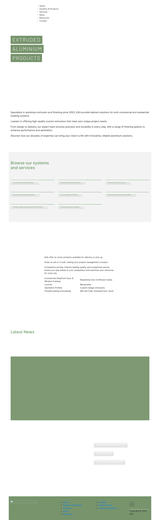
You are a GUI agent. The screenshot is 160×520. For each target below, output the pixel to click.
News (65, 511)
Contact (102, 502)
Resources (68, 514)
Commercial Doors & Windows (23, 183)
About (66, 502)
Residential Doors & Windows (70, 183)
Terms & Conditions (108, 508)
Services (67, 508)
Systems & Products (72, 505)
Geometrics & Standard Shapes (23, 195)
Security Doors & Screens (117, 183)
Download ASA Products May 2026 (110, 445)
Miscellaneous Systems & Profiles (119, 195)
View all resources (103, 453)
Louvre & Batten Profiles (68, 195)
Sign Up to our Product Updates (109, 462)
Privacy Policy (105, 505)
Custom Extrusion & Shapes (69, 207)
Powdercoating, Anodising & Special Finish (27, 207)
